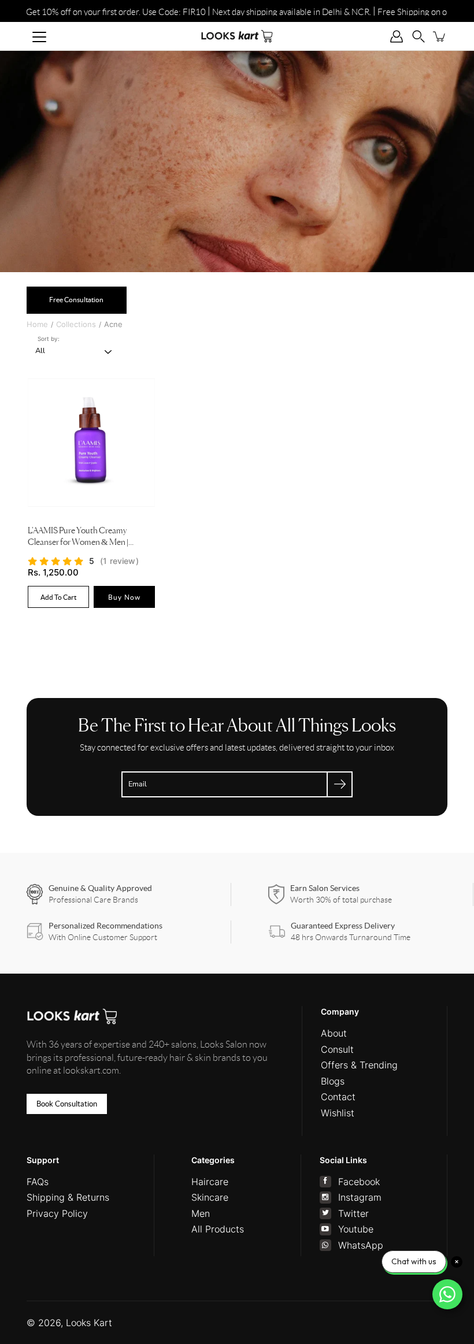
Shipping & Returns (68, 1197)
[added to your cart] (439, 36)
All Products (217, 1229)
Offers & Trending (359, 1065)
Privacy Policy (57, 1213)
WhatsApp (360, 1245)
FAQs (38, 1181)
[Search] (418, 36)
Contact (338, 1096)
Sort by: (49, 339)
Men (200, 1213)
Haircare (209, 1181)
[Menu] (39, 37)
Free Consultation (76, 299)
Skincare (209, 1197)
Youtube (355, 1229)
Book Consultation (66, 1104)
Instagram (360, 1197)
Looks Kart (89, 1322)
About (334, 1033)
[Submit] (340, 784)
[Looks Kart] (237, 36)
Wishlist (337, 1113)
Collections (76, 324)
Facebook (359, 1181)
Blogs (333, 1081)
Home (37, 324)
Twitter (353, 1213)
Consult (337, 1049)
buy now (124, 596)
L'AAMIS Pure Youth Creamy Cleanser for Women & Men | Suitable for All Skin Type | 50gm (83, 537)
